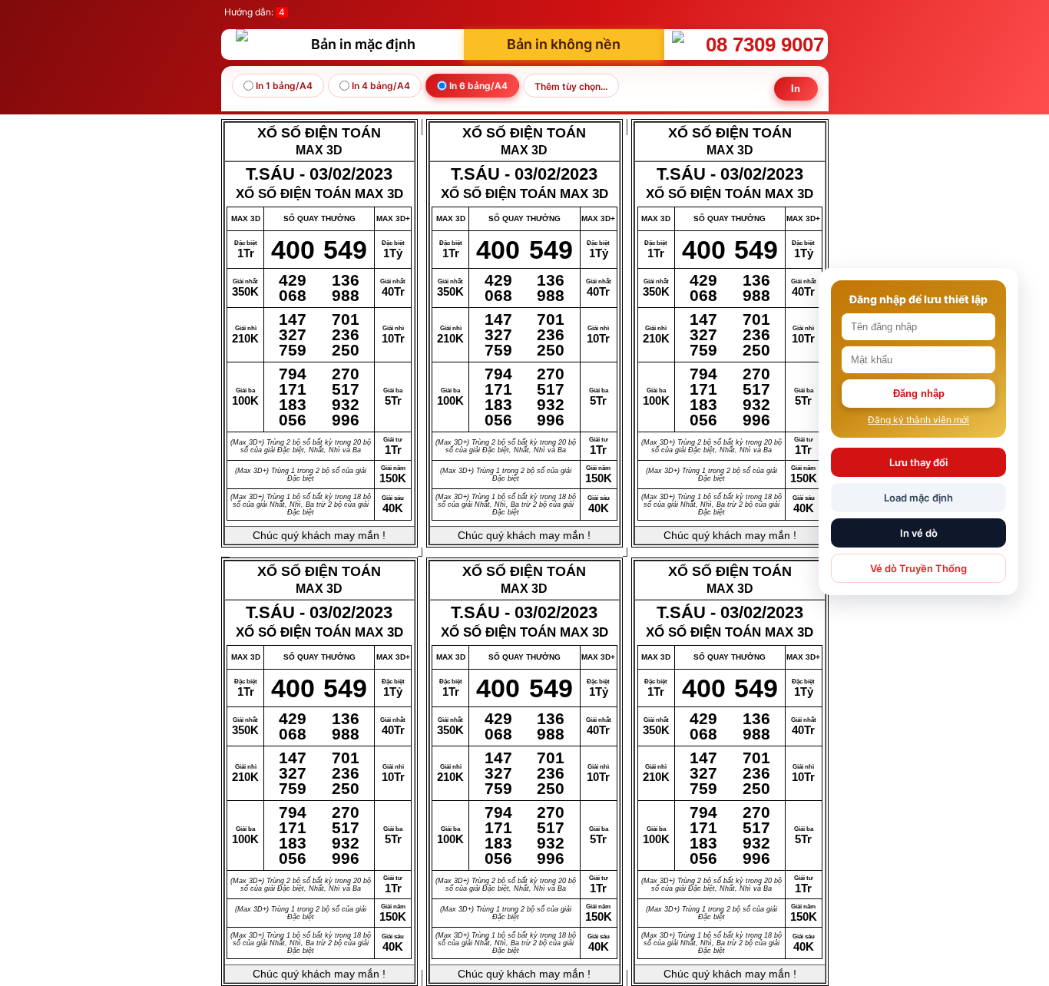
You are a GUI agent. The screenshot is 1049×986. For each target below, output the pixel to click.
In (796, 88)
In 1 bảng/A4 (283, 85)
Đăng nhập (919, 393)
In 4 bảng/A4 (379, 85)
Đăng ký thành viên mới (918, 419)
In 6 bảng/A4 (477, 85)
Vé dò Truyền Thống (918, 568)
